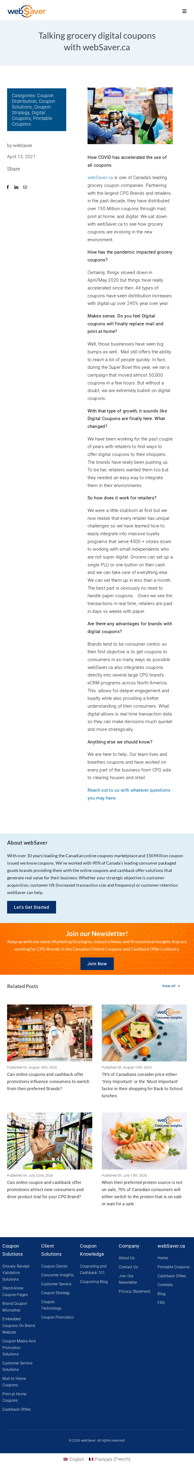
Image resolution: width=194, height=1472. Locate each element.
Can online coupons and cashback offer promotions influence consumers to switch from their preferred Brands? (48, 1081)
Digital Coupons (28, 115)
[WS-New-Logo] (27, 7)
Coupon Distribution (32, 98)
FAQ (161, 1302)
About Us (127, 1258)
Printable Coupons (174, 1267)
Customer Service (56, 1284)
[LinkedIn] (16, 187)
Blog (161, 1294)
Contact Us (128, 1267)
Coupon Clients (54, 1266)
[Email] (25, 187)
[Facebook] (8, 187)
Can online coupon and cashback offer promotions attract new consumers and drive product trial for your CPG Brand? (45, 1189)
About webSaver (27, 842)
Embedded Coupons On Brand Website (18, 1325)
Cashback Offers (16, 1409)
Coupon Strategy (55, 1293)
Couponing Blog (94, 1281)
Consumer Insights (57, 1275)
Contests (165, 1285)
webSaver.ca (100, 177)
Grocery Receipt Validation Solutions (15, 1273)
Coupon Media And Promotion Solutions (18, 1347)
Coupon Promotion (57, 1317)
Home (163, 1258)
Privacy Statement (134, 1291)
